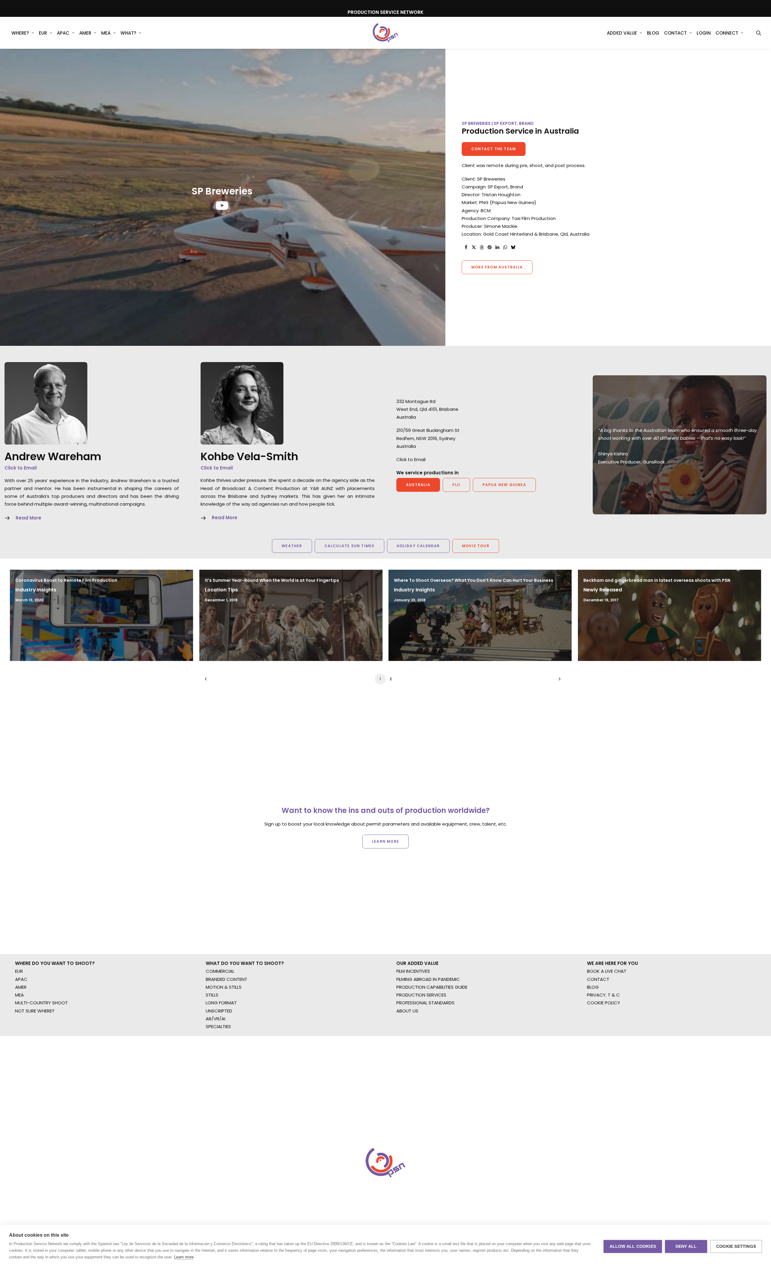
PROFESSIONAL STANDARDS (425, 1003)
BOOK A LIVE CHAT (606, 971)
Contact (675, 33)
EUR (43, 33)
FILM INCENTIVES (413, 971)
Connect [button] (727, 33)
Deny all (686, 1246)
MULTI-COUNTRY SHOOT (41, 1003)
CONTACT (598, 979)
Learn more (184, 1257)
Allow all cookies (633, 1246)
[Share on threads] (481, 247)
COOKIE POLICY (603, 1003)
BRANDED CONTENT (226, 979)
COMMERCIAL (220, 971)
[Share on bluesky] (513, 247)
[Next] (558, 681)
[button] (758, 33)
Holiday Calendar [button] (418, 545)
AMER (85, 33)
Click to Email (21, 468)
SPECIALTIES (218, 1026)
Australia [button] (418, 484)
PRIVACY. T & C (603, 995)
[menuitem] (23, 33)
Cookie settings (736, 1246)
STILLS (212, 995)
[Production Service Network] (385, 32)
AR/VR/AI (215, 1018)
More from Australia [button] (497, 267)
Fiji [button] (456, 484)
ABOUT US (407, 1011)
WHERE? (20, 33)
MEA (106, 33)
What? (128, 33)
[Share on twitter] (473, 247)
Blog (653, 33)
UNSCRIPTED (219, 1011)
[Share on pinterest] (489, 247)
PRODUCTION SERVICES (421, 995)
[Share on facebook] (466, 247)
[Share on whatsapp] (505, 247)
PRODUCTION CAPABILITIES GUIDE (431, 987)
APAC (63, 33)
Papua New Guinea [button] (504, 484)
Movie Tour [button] (475, 545)
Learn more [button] (385, 841)
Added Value (622, 33)
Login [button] (704, 33)
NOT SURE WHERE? (34, 1011)
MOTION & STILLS (224, 987)
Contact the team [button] (493, 148)
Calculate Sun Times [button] (349, 545)
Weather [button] (292, 545)
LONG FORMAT (221, 1003)
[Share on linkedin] (497, 247)
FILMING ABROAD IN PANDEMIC (428, 979)
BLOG (593, 987)
